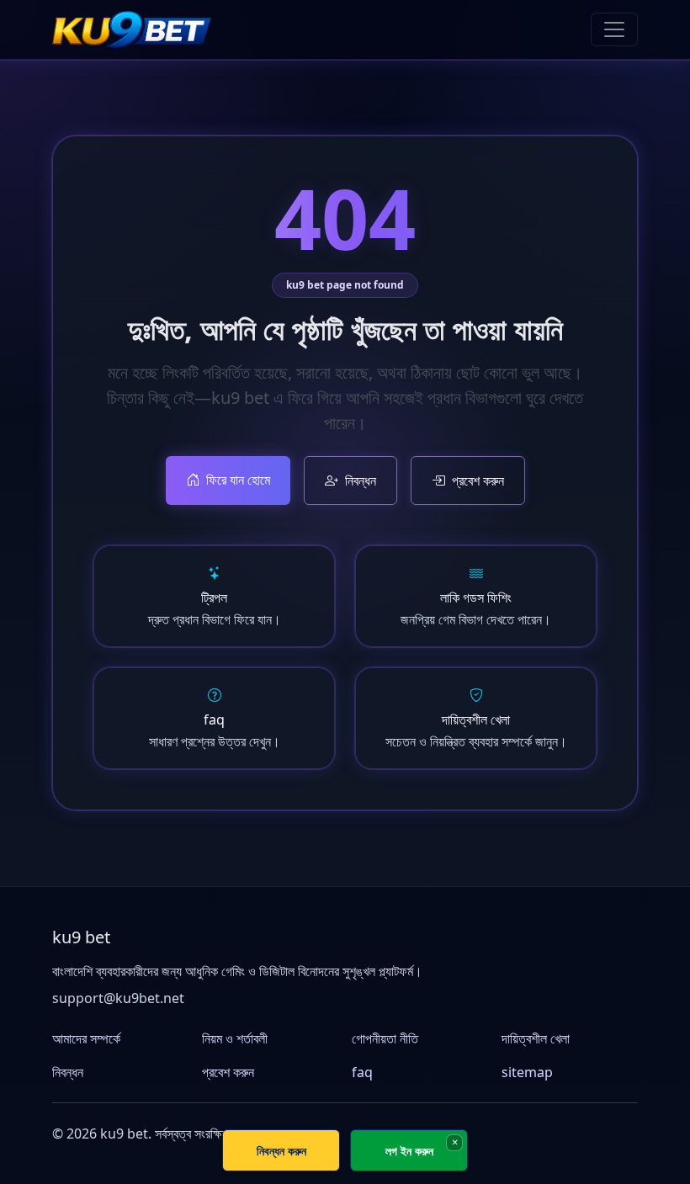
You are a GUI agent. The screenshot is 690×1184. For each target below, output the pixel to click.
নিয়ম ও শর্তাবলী (235, 1038)
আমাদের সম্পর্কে (86, 1038)
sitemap (527, 1072)
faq (362, 1072)
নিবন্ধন (360, 480)
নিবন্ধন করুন (281, 1151)
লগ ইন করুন (409, 1151)
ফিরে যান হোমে (238, 479)
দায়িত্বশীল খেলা (536, 1038)
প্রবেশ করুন (478, 480)
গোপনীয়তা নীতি (385, 1038)
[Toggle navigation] (614, 29)
